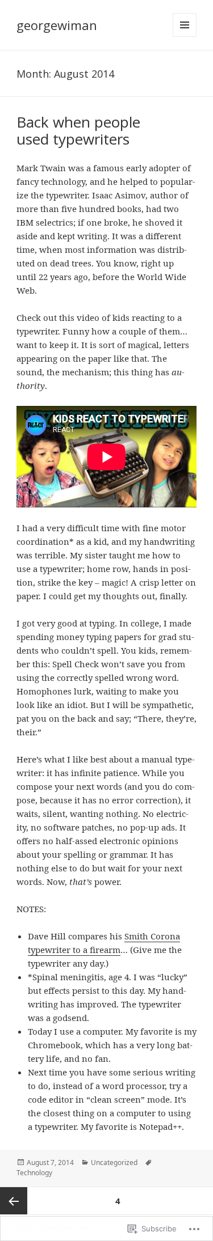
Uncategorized (114, 1162)
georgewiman (56, 24)
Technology (34, 1173)
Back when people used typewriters (78, 130)
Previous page (13, 1200)
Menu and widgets (185, 36)
